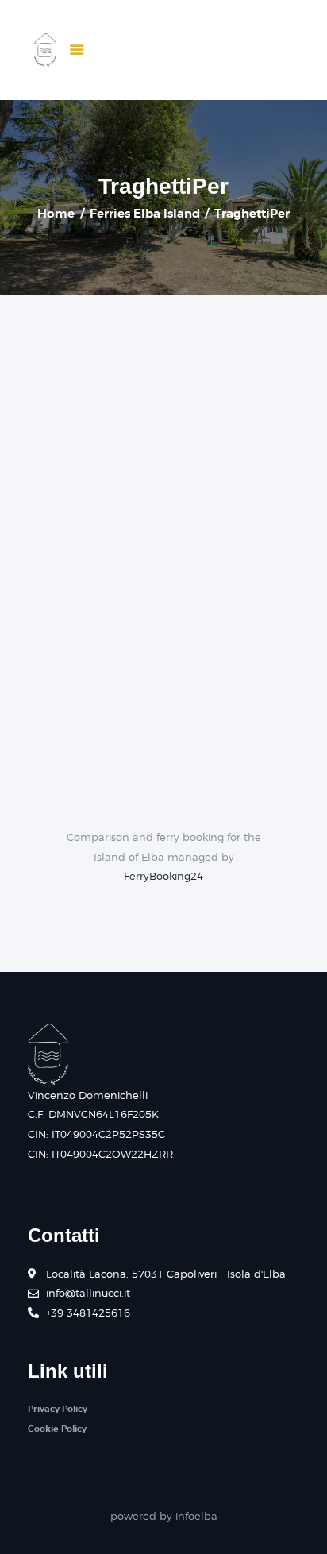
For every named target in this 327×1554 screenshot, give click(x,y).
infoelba (196, 1516)
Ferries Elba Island (145, 213)
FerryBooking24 (163, 876)
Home (56, 213)
